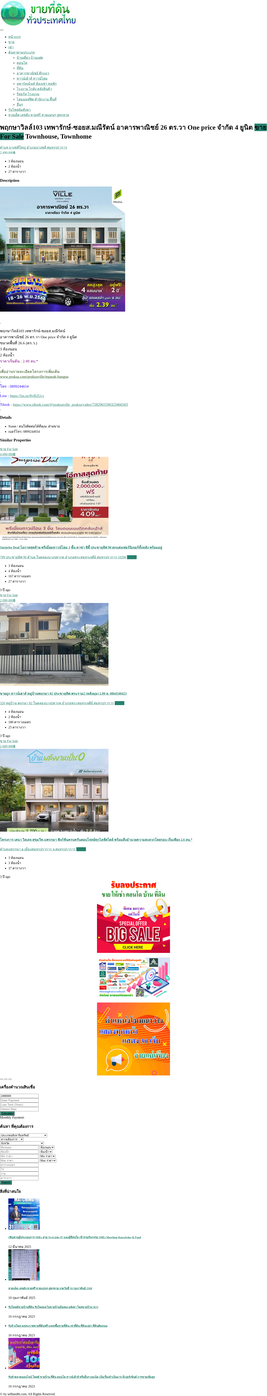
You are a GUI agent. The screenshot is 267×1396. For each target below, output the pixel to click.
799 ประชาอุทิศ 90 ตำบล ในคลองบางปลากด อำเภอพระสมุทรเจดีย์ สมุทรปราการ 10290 (63, 557)
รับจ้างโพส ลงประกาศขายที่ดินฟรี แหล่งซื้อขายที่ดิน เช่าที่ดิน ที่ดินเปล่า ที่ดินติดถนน (57, 1325)
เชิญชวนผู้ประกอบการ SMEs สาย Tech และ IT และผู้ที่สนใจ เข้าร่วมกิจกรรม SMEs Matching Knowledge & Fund (74, 1237)
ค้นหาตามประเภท (21, 52)
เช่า (11, 47)
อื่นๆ (20, 104)
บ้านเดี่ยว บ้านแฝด (30, 57)
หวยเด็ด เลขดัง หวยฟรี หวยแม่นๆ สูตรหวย (38, 115)
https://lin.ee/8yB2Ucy (27, 396)
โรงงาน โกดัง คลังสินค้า (34, 89)
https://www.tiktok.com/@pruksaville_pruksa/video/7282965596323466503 (70, 404)
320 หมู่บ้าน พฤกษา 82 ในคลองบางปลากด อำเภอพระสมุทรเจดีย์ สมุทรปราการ (57, 703)
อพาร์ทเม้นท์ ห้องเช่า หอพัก (37, 83)
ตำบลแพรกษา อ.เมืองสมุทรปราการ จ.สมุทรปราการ (38, 849)
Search (6, 1182)
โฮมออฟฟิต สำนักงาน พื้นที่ (37, 99)
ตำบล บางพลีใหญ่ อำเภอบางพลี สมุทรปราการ (33, 147)
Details (131, 557)
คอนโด (22, 63)
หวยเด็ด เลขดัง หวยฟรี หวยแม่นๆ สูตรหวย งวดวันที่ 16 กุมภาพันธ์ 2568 (50, 1288)
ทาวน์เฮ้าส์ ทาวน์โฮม (32, 78)
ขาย (11, 42)
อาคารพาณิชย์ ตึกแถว (33, 73)
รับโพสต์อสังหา (19, 110)
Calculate (7, 1113)
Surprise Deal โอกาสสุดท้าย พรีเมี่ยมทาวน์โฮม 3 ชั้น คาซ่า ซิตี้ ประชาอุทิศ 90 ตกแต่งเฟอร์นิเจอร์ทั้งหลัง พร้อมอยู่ (81, 547)
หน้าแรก (14, 37)
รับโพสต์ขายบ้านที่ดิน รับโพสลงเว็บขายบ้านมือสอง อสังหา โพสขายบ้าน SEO (53, 1307)
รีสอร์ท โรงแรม (28, 94)
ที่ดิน (20, 68)
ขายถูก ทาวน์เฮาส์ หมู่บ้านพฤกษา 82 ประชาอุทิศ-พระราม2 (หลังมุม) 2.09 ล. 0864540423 (63, 693)
